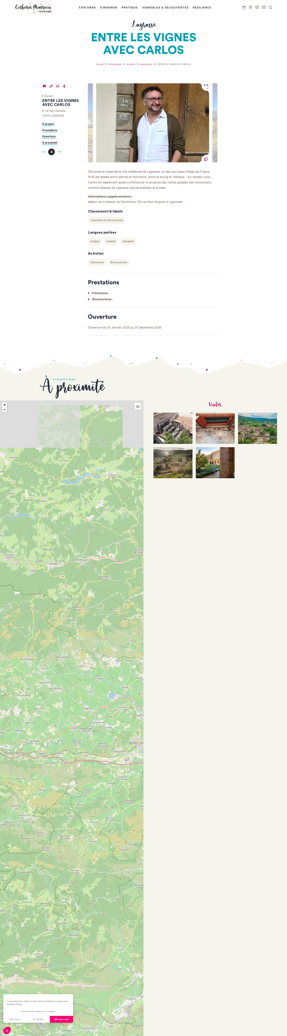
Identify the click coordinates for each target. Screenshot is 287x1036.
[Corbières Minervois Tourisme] (33, 7)
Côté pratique (115, 64)
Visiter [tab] (215, 404)
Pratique (130, 7)
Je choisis (38, 1019)
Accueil (99, 64)
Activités (131, 64)
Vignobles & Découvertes (165, 7)
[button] (7, 1030)
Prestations (49, 130)
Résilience (202, 7)
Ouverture (49, 136)
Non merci (14, 1019)
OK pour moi (61, 1019)
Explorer (87, 7)
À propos (48, 123)
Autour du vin (146, 64)
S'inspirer (108, 7)
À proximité (49, 142)
